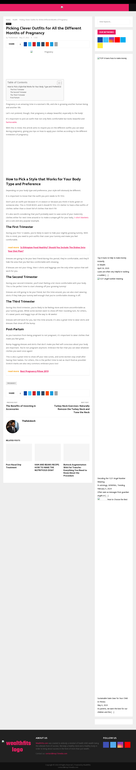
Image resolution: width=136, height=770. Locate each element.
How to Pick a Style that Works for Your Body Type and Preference (34, 87)
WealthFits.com (42, 743)
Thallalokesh (13, 38)
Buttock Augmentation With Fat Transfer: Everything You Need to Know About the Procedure (75, 470)
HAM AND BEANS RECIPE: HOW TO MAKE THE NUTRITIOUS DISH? (47, 467)
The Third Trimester (17, 95)
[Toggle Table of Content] (58, 83)
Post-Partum (15, 98)
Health (9, 24)
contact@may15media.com (56, 753)
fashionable (11, 122)
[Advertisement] (48, 157)
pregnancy (11, 383)
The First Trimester (17, 90)
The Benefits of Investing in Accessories (21, 407)
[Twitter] (113, 745)
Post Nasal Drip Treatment (13, 466)
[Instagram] (120, 745)
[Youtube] (127, 745)
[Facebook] (106, 745)
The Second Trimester (18, 92)
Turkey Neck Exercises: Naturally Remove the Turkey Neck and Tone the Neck (72, 409)
